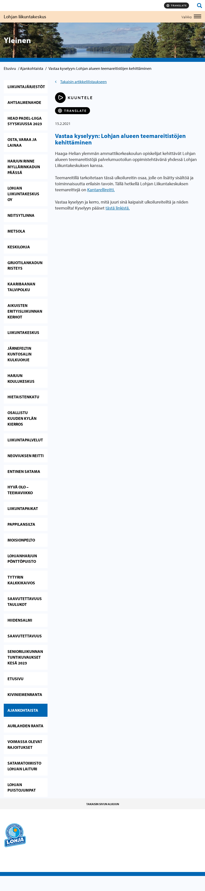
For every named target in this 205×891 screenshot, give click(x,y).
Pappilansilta (21, 524)
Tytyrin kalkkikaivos (21, 580)
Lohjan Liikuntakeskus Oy (23, 194)
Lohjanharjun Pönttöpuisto (22, 558)
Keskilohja (19, 246)
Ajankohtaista (31, 68)
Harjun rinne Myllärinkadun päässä (24, 166)
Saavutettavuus (25, 635)
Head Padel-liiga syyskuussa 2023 (25, 121)
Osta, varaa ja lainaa (22, 142)
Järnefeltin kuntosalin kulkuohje (20, 354)
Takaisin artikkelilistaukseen (83, 81)
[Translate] (176, 6)
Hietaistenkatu (23, 396)
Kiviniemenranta (25, 694)
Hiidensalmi (20, 620)
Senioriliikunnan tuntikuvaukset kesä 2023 (25, 657)
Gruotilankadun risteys (25, 265)
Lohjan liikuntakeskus (25, 17)
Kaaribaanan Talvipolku (21, 286)
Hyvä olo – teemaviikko (20, 489)
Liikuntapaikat (23, 508)
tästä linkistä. (118, 208)
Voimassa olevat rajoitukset (25, 744)
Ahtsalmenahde (24, 102)
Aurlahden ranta (26, 725)
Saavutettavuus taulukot (25, 601)
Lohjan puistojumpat (22, 787)
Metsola (16, 231)
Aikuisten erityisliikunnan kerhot (25, 311)
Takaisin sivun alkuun (102, 804)
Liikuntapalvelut (25, 439)
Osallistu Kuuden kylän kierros (22, 418)
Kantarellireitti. (101, 190)
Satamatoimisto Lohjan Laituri (24, 766)
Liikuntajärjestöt (26, 86)
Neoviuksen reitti (26, 455)
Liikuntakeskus (23, 332)
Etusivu (10, 68)
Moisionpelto (21, 540)
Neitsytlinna (21, 215)
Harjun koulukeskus (21, 378)
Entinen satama (24, 471)
